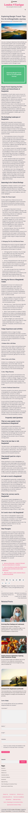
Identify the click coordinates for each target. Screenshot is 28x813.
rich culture (4, 587)
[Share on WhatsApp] (16, 580)
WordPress (22, 811)
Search (3, 759)
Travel (9, 587)
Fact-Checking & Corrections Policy (9, 784)
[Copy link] (9, 583)
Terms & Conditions (5, 777)
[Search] (25, 9)
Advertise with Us (5, 775)
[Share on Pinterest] (20, 580)
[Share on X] (10, 580)
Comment (4, 708)
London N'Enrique (14, 4)
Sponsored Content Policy (7, 786)
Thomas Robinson (6, 21)
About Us (3, 768)
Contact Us (3, 770)
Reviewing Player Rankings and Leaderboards (12, 624)
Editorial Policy (4, 781)
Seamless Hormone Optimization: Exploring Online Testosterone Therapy (12, 656)
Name (3, 726)
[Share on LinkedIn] (13, 580)
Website (3, 739)
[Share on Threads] (6, 583)
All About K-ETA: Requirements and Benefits (12, 689)
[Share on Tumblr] (2, 583)
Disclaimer (3, 779)
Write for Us (3, 772)
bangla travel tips (11, 586)
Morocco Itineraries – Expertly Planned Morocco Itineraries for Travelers (13, 564)
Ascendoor (8, 811)
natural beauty (20, 586)
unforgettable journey (18, 587)
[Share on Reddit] (23, 580)
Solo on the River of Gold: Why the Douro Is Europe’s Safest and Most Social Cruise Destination (14, 568)
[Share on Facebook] (7, 580)
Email (3, 733)
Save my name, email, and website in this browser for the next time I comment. (14, 746)
